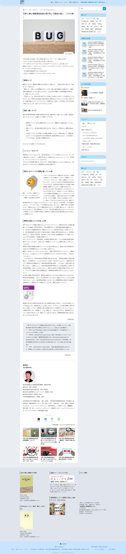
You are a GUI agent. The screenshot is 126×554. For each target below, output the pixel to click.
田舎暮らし (100, 23)
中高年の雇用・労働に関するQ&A (89, 2)
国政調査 (92, 21)
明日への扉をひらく (74, 2)
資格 (101, 26)
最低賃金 (94, 23)
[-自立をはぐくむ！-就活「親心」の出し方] (26, 520)
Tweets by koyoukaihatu (87, 161)
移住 (91, 26)
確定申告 (83, 26)
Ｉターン (99, 31)
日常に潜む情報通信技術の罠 (67, 425)
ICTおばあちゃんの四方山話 (90, 132)
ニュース (65, 2)
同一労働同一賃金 (85, 21)
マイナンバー (88, 18)
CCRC (83, 18)
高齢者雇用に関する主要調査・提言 (89, 31)
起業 (82, 29)
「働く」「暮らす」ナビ (56, 2)
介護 (94, 18)
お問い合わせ (102, 2)
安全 (97, 21)
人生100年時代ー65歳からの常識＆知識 (92, 138)
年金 (100, 21)
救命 (89, 23)
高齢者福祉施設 (98, 29)
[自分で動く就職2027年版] (26, 484)
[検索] (104, 8)
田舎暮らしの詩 (86, 141)
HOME (63, 544)
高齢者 (92, 29)
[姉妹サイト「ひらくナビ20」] (62, 478)
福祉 (88, 26)
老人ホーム (96, 26)
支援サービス (84, 23)
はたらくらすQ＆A (87, 147)
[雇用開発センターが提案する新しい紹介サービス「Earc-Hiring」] (57, 508)
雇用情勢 (87, 29)
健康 (98, 18)
